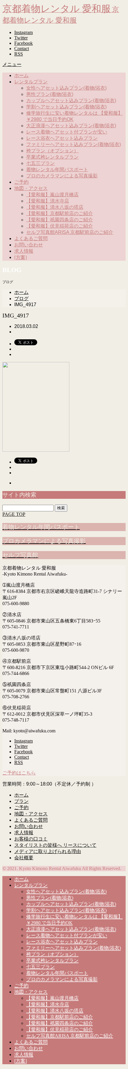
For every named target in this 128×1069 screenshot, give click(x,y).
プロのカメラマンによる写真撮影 (62, 175)
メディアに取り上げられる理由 (47, 851)
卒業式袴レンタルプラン (52, 156)
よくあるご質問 (31, 238)
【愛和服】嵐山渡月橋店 (52, 194)
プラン (21, 801)
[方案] (20, 257)
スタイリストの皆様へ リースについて (55, 845)
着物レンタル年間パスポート (57, 169)
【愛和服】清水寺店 (47, 200)
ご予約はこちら (19, 772)
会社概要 (23, 857)
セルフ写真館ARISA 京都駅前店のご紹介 (69, 232)
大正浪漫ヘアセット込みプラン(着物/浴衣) (71, 125)
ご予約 (21, 182)
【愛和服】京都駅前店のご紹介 (59, 213)
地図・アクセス (31, 188)
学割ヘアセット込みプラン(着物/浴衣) (66, 106)
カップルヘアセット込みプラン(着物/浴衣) (71, 100)
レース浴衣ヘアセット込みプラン (62, 138)
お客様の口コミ (31, 838)
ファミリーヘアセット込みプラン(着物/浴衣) (73, 144)
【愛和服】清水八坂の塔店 (54, 207)
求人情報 (23, 251)
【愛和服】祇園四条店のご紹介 (59, 219)
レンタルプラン (31, 81)
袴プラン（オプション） (52, 150)
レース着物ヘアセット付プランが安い (66, 131)
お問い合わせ (28, 244)
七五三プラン (40, 163)
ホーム (21, 75)
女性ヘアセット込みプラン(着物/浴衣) (66, 88)
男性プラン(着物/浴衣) (49, 94)
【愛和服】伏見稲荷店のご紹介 (59, 225)
